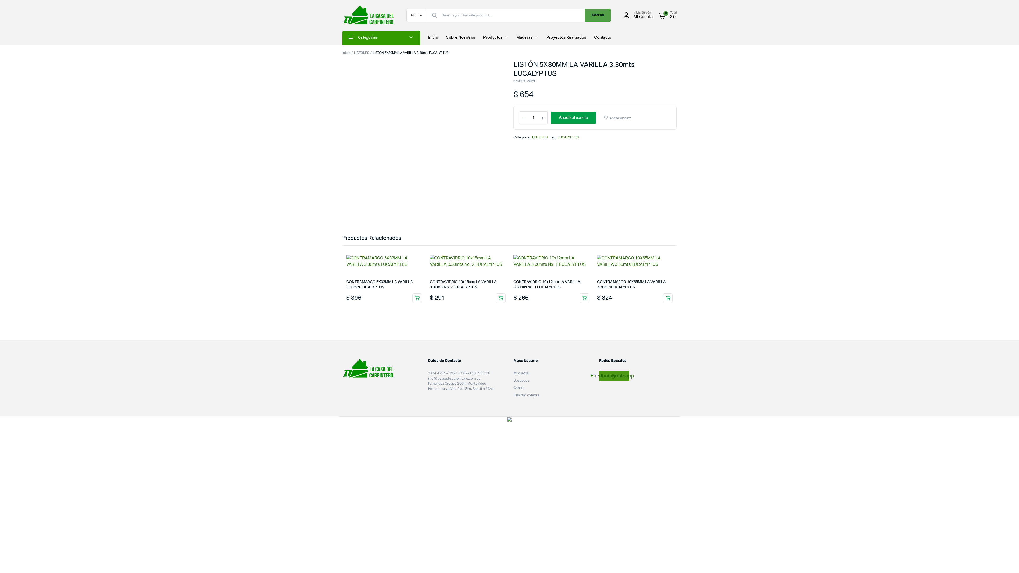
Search (598, 15)
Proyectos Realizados (566, 38)
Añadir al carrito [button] (417, 298)
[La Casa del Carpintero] (369, 15)
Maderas (524, 38)
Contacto (602, 38)
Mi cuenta (521, 373)
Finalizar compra (526, 395)
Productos (493, 38)
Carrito (519, 388)
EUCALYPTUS (568, 137)
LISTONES (361, 52)
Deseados (521, 381)
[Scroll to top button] (1007, 561)
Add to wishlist (620, 118)
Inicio (433, 38)
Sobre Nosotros (461, 38)
